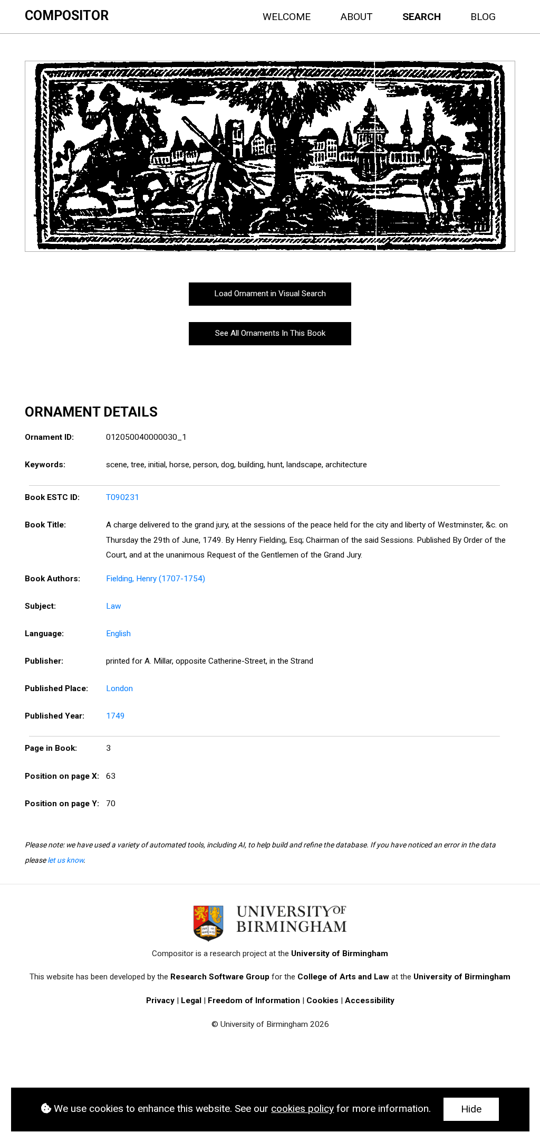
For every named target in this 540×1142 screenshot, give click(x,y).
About (356, 17)
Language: (44, 633)
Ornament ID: (49, 437)
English (118, 633)
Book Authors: (52, 578)
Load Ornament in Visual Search (270, 293)
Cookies (322, 1000)
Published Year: (54, 716)
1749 (115, 716)
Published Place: (56, 688)
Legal (191, 1000)
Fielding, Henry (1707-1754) (155, 578)
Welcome (287, 17)
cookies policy (302, 1108)
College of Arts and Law (343, 976)
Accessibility (369, 1000)
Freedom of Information (254, 1000)
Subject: (40, 606)
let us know (65, 860)
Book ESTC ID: (52, 497)
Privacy (160, 1000)
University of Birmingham (339, 953)
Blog (483, 17)
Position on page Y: (62, 803)
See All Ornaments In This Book (270, 333)
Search (421, 17)
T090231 (122, 497)
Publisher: (44, 661)
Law (113, 606)
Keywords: (45, 464)
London (119, 688)
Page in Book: (51, 748)
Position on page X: (62, 776)
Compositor (67, 15)
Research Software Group (219, 976)
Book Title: (45, 525)
